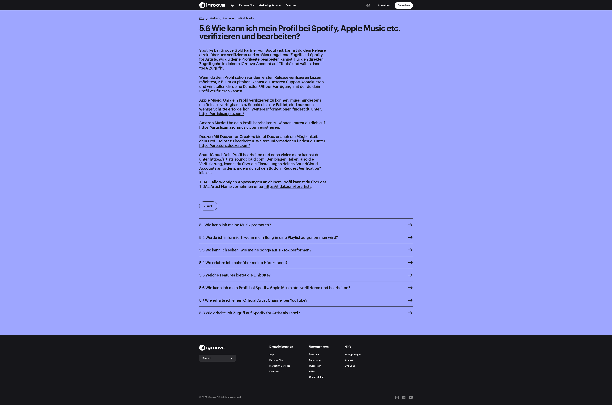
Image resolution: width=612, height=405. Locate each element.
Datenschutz (316, 360)
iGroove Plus (247, 5)
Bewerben (404, 5)
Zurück (208, 205)
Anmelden (384, 5)
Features (291, 5)
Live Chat (350, 365)
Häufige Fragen (353, 354)
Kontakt (349, 360)
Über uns (314, 354)
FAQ (201, 18)
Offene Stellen (316, 377)
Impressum (315, 365)
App (232, 5)
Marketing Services (270, 5)
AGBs (312, 371)
